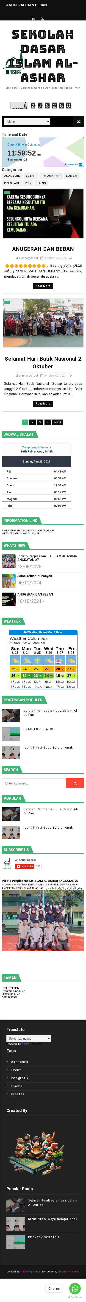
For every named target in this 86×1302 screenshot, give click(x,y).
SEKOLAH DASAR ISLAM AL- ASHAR (43, 56)
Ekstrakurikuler (11, 994)
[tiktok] (51, 15)
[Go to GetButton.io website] (75, 1297)
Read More (43, 286)
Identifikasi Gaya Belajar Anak (48, 747)
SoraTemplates (29, 1271)
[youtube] (42, 19)
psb (28, 183)
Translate (35, 1043)
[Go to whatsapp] (75, 1288)
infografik (51, 175)
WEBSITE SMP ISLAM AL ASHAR (21, 533)
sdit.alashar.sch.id (69, 1271)
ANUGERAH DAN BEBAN (26, 5)
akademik (12, 175)
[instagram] (33, 19)
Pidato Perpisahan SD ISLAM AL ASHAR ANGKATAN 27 (47, 558)
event (31, 175)
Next (57, 422)
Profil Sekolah (10, 988)
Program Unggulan (13, 991)
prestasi (11, 183)
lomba (71, 175)
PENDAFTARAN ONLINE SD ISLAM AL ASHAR (28, 530)
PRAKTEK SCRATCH (39, 729)
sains (41, 183)
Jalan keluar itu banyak (34, 576)
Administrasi (9, 996)
